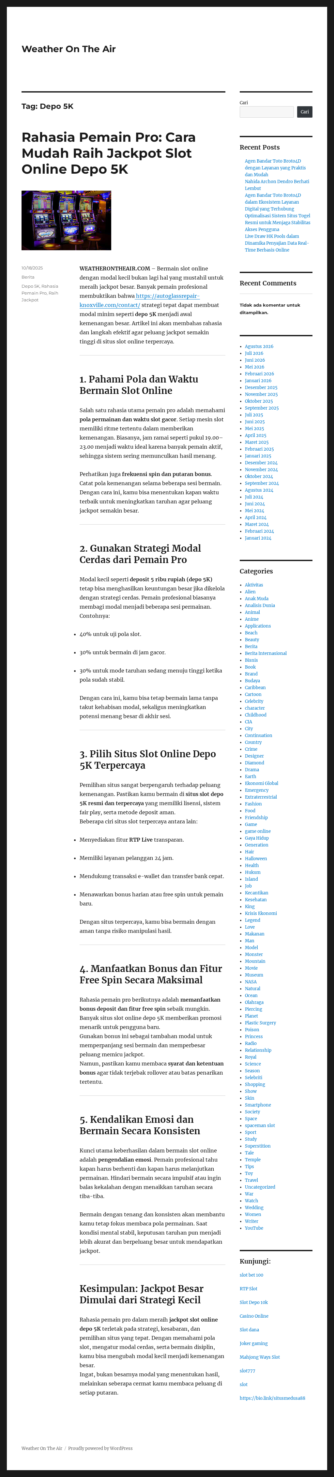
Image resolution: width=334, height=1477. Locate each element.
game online (258, 831)
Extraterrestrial (261, 797)
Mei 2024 (254, 511)
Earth (250, 776)
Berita (28, 277)
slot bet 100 (251, 1275)
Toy (249, 1173)
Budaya (252, 681)
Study (251, 1139)
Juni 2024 (255, 504)
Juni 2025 (255, 422)
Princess (254, 1036)
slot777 (247, 1371)
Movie (251, 968)
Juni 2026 (255, 360)
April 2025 (255, 435)
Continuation (258, 735)
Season (252, 1071)
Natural (252, 989)
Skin (249, 1098)
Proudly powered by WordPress (100, 1448)
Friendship (256, 817)
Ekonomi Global (261, 783)
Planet (251, 1016)
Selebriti (253, 1077)
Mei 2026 (255, 367)
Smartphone (258, 1105)
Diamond (254, 763)
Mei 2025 (254, 428)
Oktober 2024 (259, 476)
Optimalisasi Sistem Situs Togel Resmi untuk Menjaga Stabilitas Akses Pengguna (278, 222)
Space (251, 1119)
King (250, 906)
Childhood (255, 715)
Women (253, 1214)
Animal (252, 612)
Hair (249, 852)
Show (251, 1091)
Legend (252, 920)
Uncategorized (260, 1187)
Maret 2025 (257, 442)
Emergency (256, 790)
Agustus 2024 (259, 490)
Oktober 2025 (259, 401)
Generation (256, 845)
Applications (258, 626)
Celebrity (254, 701)
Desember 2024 (261, 463)
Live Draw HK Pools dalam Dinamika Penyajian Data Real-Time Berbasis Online (277, 243)
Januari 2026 (258, 381)
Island (251, 879)
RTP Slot (248, 1289)
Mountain (255, 961)
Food (250, 811)
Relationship (258, 1050)
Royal (250, 1057)
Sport (250, 1132)
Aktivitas (254, 585)
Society (252, 1112)
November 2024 (261, 469)
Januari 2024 (258, 538)
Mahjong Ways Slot (260, 1357)
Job (248, 886)
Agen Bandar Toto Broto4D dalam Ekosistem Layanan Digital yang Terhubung (273, 202)
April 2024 (255, 517)
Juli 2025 (254, 415)
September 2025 (262, 408)
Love (250, 927)
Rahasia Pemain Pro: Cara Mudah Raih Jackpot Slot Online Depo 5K (109, 153)
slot (244, 1384)
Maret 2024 (257, 524)
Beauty (252, 640)
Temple (253, 1160)
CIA (248, 722)
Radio (251, 1043)
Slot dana (249, 1330)
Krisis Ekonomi (261, 913)
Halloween (256, 859)
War (249, 1194)
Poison (252, 1030)
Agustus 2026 (259, 346)
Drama (252, 770)
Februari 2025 (259, 449)
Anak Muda (256, 598)
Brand (251, 674)
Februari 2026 (259, 374)
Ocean (251, 995)
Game (251, 824)
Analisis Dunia (260, 605)
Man (249, 941)
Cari (244, 103)
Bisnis (251, 660)
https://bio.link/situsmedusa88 (272, 1398)
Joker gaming (254, 1343)
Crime (251, 749)
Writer (251, 1221)
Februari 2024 (259, 531)
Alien (250, 592)
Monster (254, 954)
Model (251, 947)
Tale (249, 1153)
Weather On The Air (69, 48)
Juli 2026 (254, 353)
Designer (254, 756)
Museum (254, 975)
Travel (251, 1180)
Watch (251, 1201)
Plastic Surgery (260, 1023)
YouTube (254, 1228)
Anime (252, 619)
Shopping (255, 1084)
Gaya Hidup (257, 838)
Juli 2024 (254, 497)
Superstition (258, 1146)
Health (252, 865)
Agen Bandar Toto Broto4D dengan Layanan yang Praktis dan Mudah (275, 168)
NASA (251, 982)
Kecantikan (256, 893)
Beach (251, 633)
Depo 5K (30, 286)
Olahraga (254, 1002)
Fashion (253, 804)
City (249, 728)
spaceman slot (260, 1125)
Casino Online (254, 1316)
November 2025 (261, 394)
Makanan (255, 934)
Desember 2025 (261, 387)
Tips (249, 1166)
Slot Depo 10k (254, 1302)
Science (253, 1064)
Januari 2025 (258, 456)
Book (250, 667)
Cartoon (253, 694)
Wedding (254, 1207)
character (255, 708)
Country (253, 742)
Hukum (253, 872)
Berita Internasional (266, 653)
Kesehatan (256, 900)
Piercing (253, 1009)
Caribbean (255, 687)
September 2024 (262, 483)
